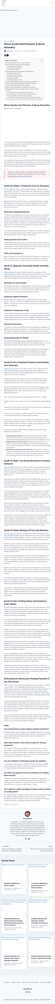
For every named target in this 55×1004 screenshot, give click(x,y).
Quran (8, 142)
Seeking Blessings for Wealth (15, 79)
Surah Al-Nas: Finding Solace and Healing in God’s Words (21, 87)
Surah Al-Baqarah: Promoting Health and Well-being (19, 71)
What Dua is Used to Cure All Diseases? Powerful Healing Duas (41, 849)
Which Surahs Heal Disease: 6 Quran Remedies (18, 62)
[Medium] (29, 992)
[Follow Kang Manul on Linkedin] (26, 839)
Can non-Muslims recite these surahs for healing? (20, 95)
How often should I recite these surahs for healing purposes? (23, 94)
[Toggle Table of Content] (40, 60)
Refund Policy (35, 982)
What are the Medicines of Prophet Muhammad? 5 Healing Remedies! (12, 849)
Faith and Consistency (14, 69)
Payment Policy (15, 982)
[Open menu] (52, 3)
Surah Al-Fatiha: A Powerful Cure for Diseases (18, 64)
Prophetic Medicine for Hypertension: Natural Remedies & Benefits (12, 958)
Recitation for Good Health (14, 73)
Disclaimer (7, 982)
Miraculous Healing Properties (15, 66)
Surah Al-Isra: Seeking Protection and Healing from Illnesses (22, 81)
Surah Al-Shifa (42, 691)
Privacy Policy (25, 982)
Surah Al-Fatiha (8, 189)
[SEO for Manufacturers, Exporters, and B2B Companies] (5, 3)
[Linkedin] (26, 992)
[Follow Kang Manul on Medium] (29, 839)
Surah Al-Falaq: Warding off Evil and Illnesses (18, 85)
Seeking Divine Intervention (14, 68)
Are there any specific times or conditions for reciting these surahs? (24, 97)
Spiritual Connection (13, 78)
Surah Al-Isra (8, 368)
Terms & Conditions (45, 982)
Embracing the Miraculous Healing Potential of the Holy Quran (22, 89)
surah (31, 142)
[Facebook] (5, 55)
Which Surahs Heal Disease (11, 804)
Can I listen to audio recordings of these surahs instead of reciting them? (25, 99)
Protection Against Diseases (15, 74)
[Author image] (5, 51)
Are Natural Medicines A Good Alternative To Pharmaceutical (39, 886)
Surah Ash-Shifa (8, 467)
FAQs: (9, 90)
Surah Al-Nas (41, 694)
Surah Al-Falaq (8, 533)
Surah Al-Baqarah (9, 272)
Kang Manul (10, 51)
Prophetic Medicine (9, 41)
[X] (8, 55)
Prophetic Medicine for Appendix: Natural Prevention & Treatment (39, 921)
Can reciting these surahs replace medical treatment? (21, 92)
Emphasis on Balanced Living (15, 76)
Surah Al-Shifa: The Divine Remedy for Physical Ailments (21, 83)
